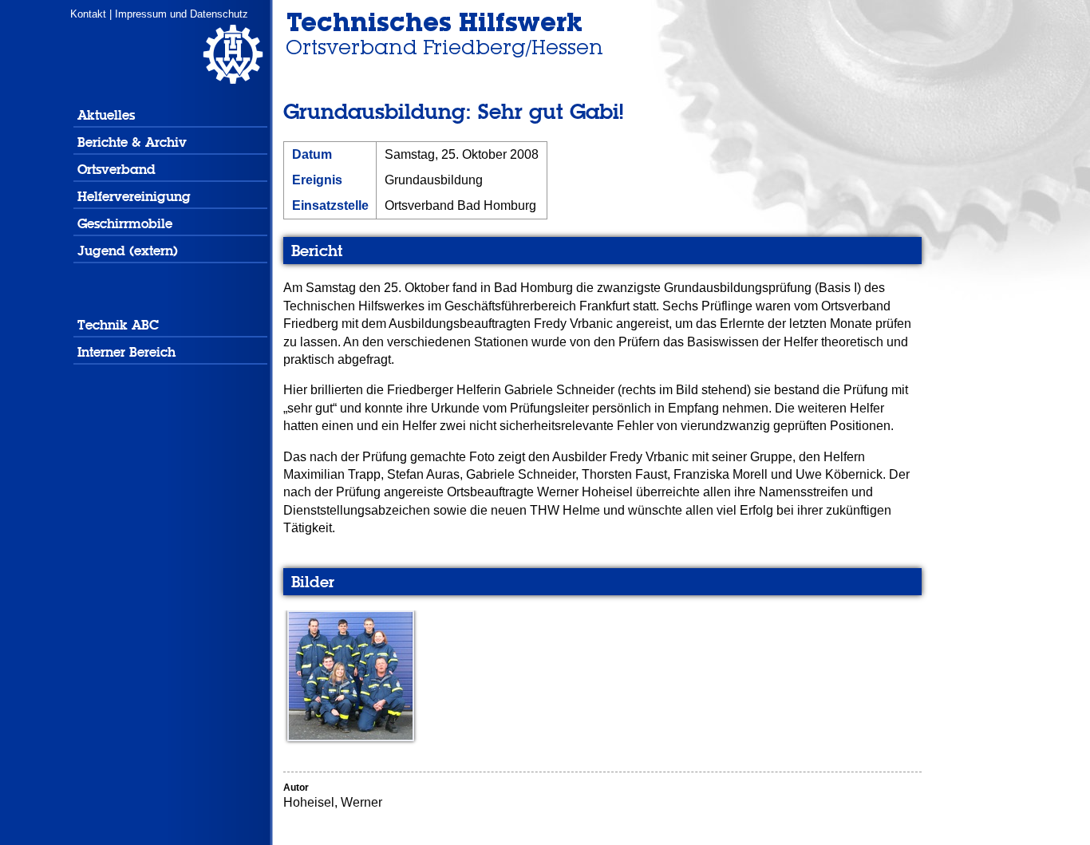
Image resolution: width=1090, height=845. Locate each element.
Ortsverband (116, 169)
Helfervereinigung (134, 196)
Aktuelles (106, 115)
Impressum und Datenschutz (181, 14)
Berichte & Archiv (132, 142)
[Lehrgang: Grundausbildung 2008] (348, 737)
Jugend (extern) (127, 251)
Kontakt (88, 14)
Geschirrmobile (124, 223)
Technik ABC (118, 325)
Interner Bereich (126, 352)
